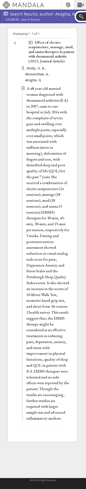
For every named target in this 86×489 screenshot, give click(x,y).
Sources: (13, 19)
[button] (80, 5)
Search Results (30, 19)
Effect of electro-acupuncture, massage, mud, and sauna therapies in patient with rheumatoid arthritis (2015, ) (51, 51)
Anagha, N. (33, 80)
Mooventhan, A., (38, 74)
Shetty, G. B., (36, 68)
